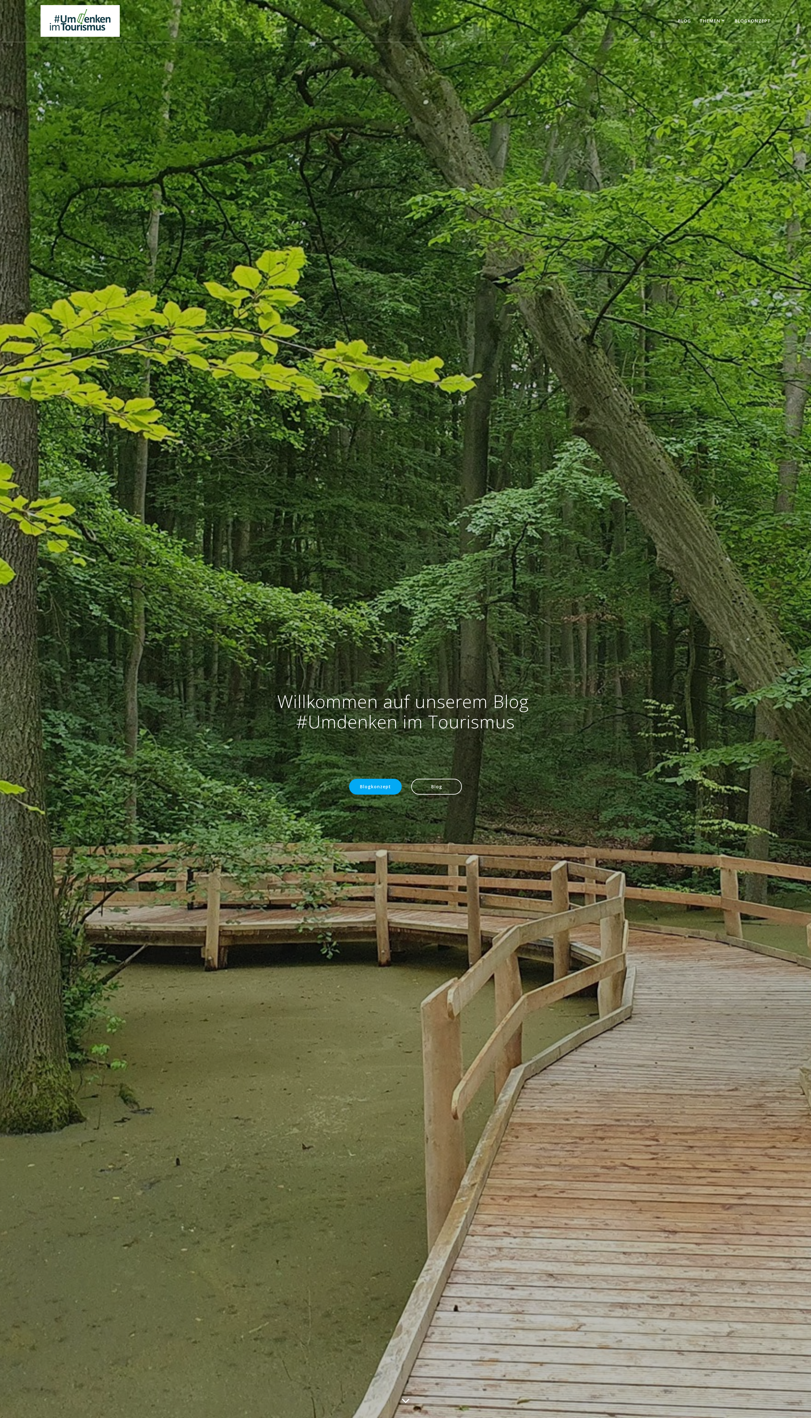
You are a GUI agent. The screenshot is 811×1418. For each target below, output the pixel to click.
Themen (709, 21)
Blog (684, 21)
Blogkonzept (753, 21)
